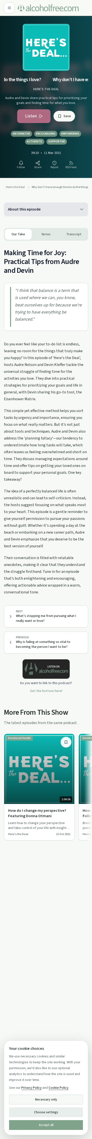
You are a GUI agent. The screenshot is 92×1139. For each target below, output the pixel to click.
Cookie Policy (58, 1087)
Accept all (46, 1125)
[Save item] (66, 742)
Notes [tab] (46, 234)
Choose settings (46, 1112)
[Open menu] (9, 7)
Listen (31, 116)
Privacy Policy (31, 1087)
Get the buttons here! (46, 690)
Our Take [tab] (18, 234)
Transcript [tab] (73, 234)
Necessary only (46, 1099)
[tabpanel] (46, 418)
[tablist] (46, 234)
